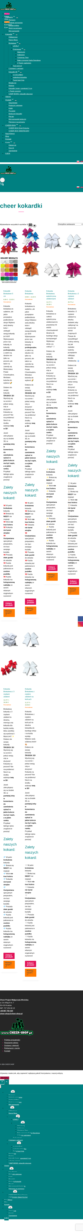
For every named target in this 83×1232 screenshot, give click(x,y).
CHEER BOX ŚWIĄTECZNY (19, 131)
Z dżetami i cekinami (16, 68)
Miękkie (11, 86)
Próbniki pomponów (16, 23)
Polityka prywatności (12, 1040)
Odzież (8, 96)
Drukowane (17, 1123)
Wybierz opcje (8, 612)
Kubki (11, 108)
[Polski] (78, 161)
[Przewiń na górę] (2, 1082)
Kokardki (7, 1108)
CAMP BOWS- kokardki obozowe (21, 94)
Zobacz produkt (9, 604)
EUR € (7, 24)
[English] (81, 161)
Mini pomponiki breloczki (17, 119)
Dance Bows (13, 40)
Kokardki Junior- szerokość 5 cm (20, 88)
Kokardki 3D (13, 1144)
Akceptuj (4, 1078)
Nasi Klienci (10, 133)
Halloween (21, 55)
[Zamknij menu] (0, 1086)
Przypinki (12, 111)
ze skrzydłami (18, 75)
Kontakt (8, 139)
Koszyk (11, 148)
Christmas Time (23, 57)
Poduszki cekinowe (15, 105)
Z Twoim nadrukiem (24, 63)
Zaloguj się (12, 145)
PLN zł (7, 16)
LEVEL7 (16, 46)
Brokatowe (12, 1117)
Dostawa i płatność (11, 1045)
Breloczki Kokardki (15, 114)
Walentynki (21, 52)
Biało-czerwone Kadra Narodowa (29, 60)
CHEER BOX (8, 1192)
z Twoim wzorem (15, 91)
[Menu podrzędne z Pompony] (17, 17)
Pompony (12, 20)
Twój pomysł (17, 66)
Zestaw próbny (14, 25)
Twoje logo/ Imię (18, 80)
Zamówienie (13, 151)
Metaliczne (12, 83)
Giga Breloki (13, 103)
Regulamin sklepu (11, 1043)
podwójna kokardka (20, 77)
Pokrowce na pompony (17, 122)
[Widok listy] (34, 225)
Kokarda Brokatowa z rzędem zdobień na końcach (29, 694)
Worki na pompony (15, 28)
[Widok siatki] (30, 225)
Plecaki (11, 116)
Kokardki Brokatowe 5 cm (8, 293)
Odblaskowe (13, 37)
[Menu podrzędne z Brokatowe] (20, 43)
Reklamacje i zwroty (12, 1048)
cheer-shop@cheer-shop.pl (11, 1014)
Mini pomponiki (14, 31)
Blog (7, 136)
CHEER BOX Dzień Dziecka (19, 128)
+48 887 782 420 (6, 1011)
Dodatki (7, 1169)
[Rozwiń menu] (2, 180)
